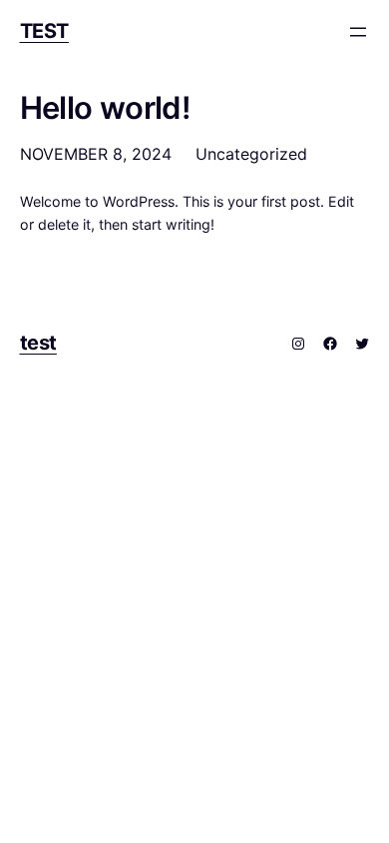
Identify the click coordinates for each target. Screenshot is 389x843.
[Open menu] (358, 32)
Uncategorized (251, 154)
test (44, 31)
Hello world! (106, 108)
